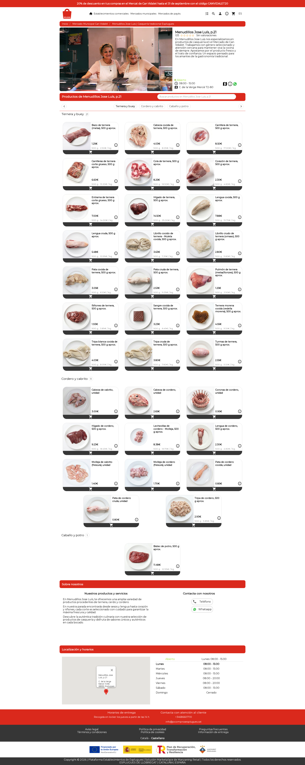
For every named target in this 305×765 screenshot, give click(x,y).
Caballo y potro (179, 106)
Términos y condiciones (92, 732)
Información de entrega (213, 732)
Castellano (158, 738)
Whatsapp (205, 609)
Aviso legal (91, 729)
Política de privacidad (152, 729)
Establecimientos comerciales (111, 13)
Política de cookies (152, 732)
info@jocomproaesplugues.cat (183, 721)
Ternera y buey (125, 106)
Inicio (65, 23)
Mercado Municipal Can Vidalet (90, 23)
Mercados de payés (169, 13)
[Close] (112, 670)
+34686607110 (183, 717)
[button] (106, 692)
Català (144, 738)
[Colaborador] (104, 750)
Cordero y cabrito (152, 106)
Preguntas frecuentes (213, 729)
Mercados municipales (143, 13)
